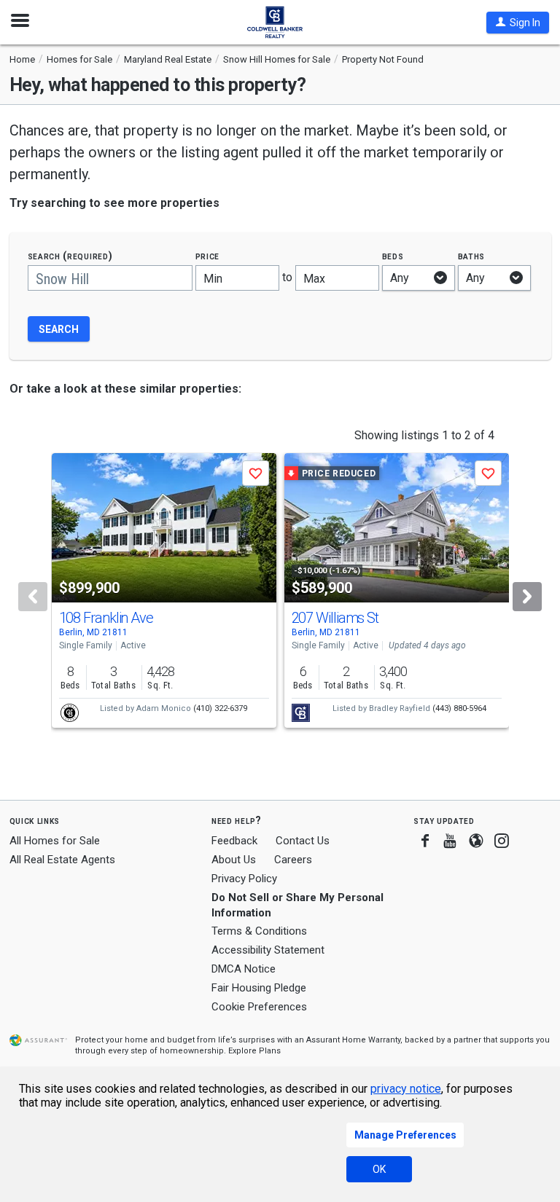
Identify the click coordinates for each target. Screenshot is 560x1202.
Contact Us (303, 840)
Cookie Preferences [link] (259, 1006)
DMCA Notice (243, 968)
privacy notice (405, 1089)
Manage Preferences (405, 1135)
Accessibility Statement (267, 950)
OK (379, 1169)
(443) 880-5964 (459, 708)
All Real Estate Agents (62, 859)
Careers (293, 859)
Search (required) (70, 256)
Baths (472, 256)
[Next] (527, 596)
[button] (517, 23)
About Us (233, 859)
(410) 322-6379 (220, 708)
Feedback (234, 841)
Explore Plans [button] (254, 1051)
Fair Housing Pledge (258, 987)
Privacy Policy (244, 878)
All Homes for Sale (54, 840)
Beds (393, 256)
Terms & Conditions (259, 931)
